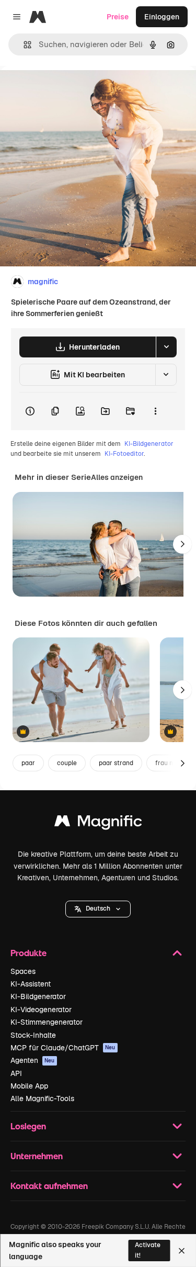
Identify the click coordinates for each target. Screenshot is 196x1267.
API (16, 1073)
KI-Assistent (30, 984)
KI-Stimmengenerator (46, 1022)
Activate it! (147, 1250)
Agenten (32, 1060)
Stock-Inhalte (33, 1035)
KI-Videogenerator (41, 1009)
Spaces (23, 971)
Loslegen (28, 1125)
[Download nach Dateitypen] (166, 347)
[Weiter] (182, 544)
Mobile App (29, 1086)
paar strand (116, 763)
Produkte (28, 952)
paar (28, 763)
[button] (98, 909)
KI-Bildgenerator (149, 444)
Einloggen (161, 16)
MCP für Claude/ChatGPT (63, 1047)
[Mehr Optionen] (155, 411)
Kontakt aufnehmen (49, 1185)
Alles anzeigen (117, 477)
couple (67, 763)
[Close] (181, 1250)
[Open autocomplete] (23, 45)
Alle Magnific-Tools (42, 1098)
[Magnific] (98, 823)
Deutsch (98, 908)
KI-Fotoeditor (124, 454)
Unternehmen (36, 1155)
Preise (118, 16)
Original (67, 90)
